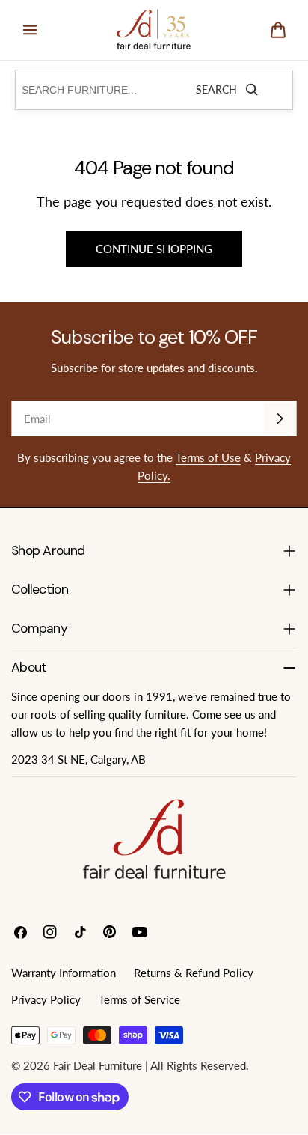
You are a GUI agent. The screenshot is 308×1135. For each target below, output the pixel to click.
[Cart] (278, 30)
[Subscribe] (279, 418)
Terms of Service (139, 999)
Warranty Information (63, 972)
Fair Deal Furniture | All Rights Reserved (149, 1065)
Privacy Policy (46, 999)
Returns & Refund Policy (193, 972)
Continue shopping (154, 248)
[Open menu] (30, 30)
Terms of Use (208, 457)
